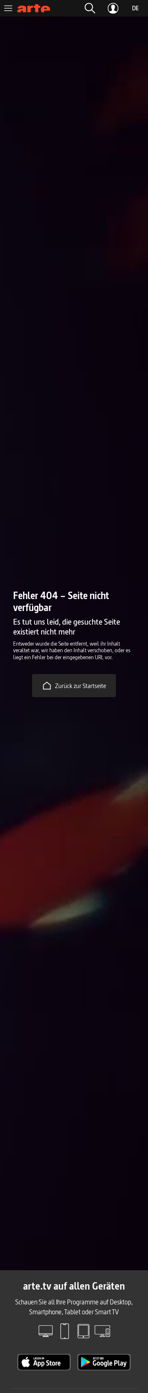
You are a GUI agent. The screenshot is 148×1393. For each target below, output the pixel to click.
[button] (90, 8)
